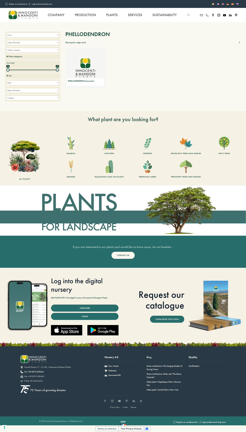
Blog (149, 357)
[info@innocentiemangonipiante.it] (201, 14)
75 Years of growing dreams (48, 390)
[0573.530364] (207, 14)
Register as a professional (18, 4)
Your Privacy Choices (131, 428)
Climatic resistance (13, 50)
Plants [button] (112, 15)
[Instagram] (218, 14)
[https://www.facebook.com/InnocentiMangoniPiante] (213, 14)
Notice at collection (107, 428)
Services (135, 15)
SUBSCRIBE (85, 308)
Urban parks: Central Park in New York (162, 389)
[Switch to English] (222, 4)
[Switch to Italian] (213, 4)
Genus (9, 35)
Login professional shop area (42, 4)
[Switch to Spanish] (232, 4)
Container (10, 98)
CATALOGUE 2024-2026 (167, 319)
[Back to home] (23, 15)
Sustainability (164, 15)
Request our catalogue (161, 299)
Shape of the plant (13, 90)
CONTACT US (123, 255)
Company (56, 15)
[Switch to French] (218, 4)
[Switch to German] (227, 4)
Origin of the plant (13, 42)
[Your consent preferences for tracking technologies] (4, 427)
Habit (9, 83)
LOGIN (85, 316)
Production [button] (85, 15)
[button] (188, 15)
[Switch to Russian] (237, 4)
